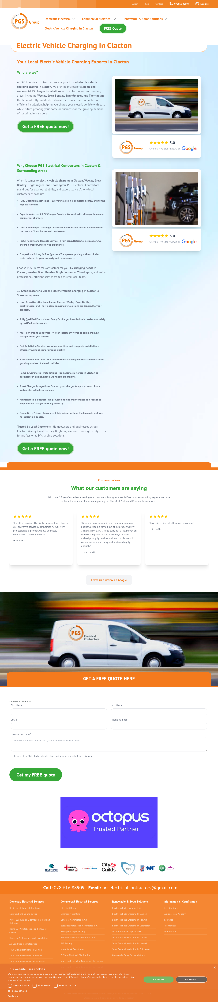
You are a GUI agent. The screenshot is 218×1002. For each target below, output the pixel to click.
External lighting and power (23, 913)
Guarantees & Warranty (175, 913)
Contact (159, 3)
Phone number (119, 719)
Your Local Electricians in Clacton (25, 949)
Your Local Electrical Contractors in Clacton (82, 961)
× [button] (214, 967)
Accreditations (170, 908)
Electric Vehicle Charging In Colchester (131, 925)
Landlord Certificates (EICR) (74, 919)
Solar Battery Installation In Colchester (131, 949)
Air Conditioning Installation (23, 943)
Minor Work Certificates (72, 949)
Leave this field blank (21, 701)
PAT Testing (66, 943)
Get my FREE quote (35, 775)
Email (14, 719)
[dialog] (109, 983)
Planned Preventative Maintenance (78, 937)
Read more (13, 996)
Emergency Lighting (70, 913)
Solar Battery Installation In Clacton (129, 937)
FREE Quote (113, 28)
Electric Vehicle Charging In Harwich (129, 919)
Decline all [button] (191, 979)
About (135, 3)
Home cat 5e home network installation (28, 937)
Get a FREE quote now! (45, 126)
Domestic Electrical (58, 19)
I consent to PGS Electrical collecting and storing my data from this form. (53, 756)
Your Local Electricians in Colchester (27, 961)
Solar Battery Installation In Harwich (129, 943)
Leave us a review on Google (109, 580)
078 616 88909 (69, 887)
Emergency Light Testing (73, 931)
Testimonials (170, 925)
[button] (73, 991)
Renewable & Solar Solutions (143, 19)
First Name (16, 705)
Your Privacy (170, 931)
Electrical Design (69, 908)
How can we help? (21, 734)
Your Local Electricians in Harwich (25, 955)
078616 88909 (181, 3)
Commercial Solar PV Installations (128, 955)
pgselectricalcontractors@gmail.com (139, 887)
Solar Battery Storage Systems (126, 931)
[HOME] (24, 18)
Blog (147, 3)
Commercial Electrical (96, 19)
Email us (204, 3)
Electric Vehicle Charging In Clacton (69, 28)
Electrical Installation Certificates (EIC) (79, 925)
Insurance (168, 919)
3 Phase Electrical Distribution (75, 955)
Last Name (116, 705)
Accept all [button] (159, 979)
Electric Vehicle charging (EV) (126, 908)
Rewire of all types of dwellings (24, 908)
